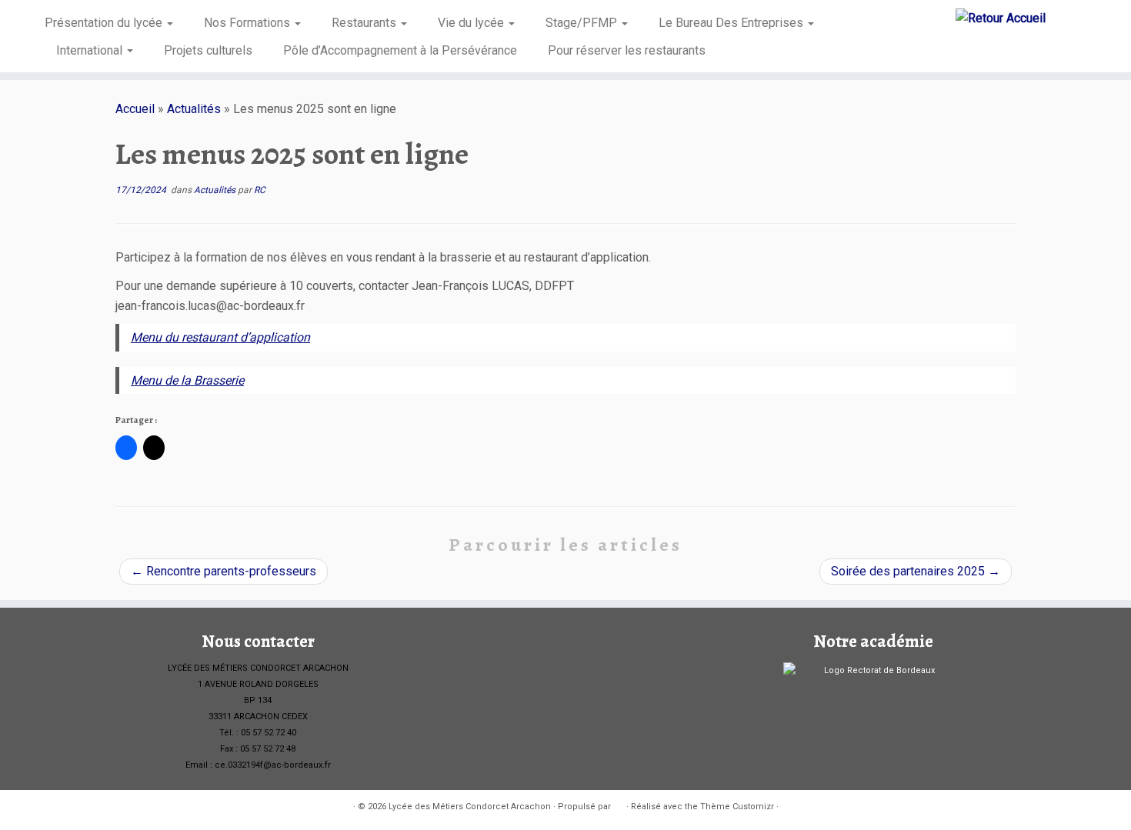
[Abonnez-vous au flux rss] (125, 807)
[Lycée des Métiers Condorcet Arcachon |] (1000, 18)
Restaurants (365, 22)
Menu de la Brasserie (187, 380)
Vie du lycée (472, 22)
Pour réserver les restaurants (627, 50)
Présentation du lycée (105, 22)
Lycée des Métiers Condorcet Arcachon (470, 807)
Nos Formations (248, 22)
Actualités (194, 109)
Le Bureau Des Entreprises (732, 22)
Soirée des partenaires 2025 (915, 571)
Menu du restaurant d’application (220, 337)
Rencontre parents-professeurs (223, 571)
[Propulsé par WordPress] (618, 803)
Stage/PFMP (582, 22)
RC (259, 190)
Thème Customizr (737, 807)
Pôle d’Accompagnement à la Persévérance (400, 50)
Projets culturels (208, 50)
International (90, 50)
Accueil (135, 109)
